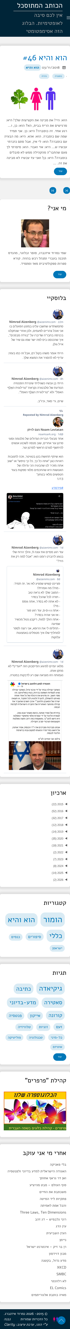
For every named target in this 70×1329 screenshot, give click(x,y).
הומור (52, 919)
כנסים (15, 937)
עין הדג (61, 1226)
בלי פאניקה (58, 1164)
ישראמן (57, 948)
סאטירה (53, 1002)
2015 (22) (57, 804)
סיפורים (34, 937)
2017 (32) (57, 818)
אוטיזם (57, 1047)
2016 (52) (57, 811)
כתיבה (23, 989)
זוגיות (43, 1027)
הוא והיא (32, 67)
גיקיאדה (50, 988)
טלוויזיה (24, 1027)
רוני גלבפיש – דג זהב (50, 1219)
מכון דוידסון (57, 1253)
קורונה (55, 1015)
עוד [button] (60, 274)
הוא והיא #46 (45, 57)
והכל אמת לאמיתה (53, 1205)
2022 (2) (58, 852)
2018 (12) (57, 824)
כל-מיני (56, 1037)
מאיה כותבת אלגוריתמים (48, 1294)
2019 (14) (57, 831)
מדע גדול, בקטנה (53, 1260)
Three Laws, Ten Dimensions (43, 1212)
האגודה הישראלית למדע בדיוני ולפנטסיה (36, 1171)
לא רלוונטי (58, 1281)
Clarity (9, 1324)
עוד (60, 171)
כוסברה (58, 76)
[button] (66, 190)
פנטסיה (15, 1016)
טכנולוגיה (36, 1037)
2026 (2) (58, 879)
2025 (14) (57, 872)
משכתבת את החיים (52, 1191)
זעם (59, 1027)
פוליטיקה (14, 1037)
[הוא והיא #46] (35, 99)
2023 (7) (58, 859)
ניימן (62, 1239)
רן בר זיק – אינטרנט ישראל (46, 1246)
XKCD (61, 1267)
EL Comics (58, 1288)
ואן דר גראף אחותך (52, 1178)
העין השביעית (56, 1233)
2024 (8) (58, 866)
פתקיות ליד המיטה (53, 1198)
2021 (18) (57, 845)
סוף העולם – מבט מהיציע (47, 1185)
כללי (55, 936)
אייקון (35, 1016)
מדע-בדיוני (23, 1002)
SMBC (61, 1274)
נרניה (44, 76)
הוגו (39, 1324)
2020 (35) (57, 838)
